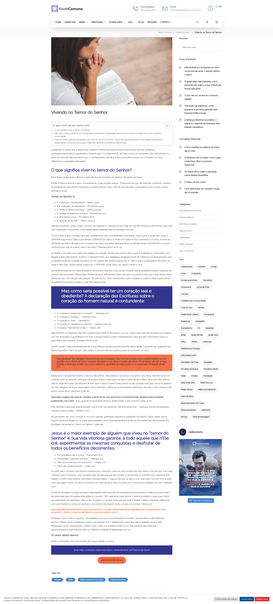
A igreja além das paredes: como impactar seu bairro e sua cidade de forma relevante (202, 85)
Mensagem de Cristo (189, 362)
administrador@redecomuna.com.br (185, 10)
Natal (183, 376)
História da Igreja (188, 224)
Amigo (214, 267)
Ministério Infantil (211, 369)
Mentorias (97, 22)
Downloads (115, 22)
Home (58, 22)
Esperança (185, 321)
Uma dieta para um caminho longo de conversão (202, 190)
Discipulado (209, 314)
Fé (199, 328)
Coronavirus (186, 287)
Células (201, 307)
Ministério (208, 362)
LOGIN (219, 6)
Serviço (184, 417)
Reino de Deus (187, 396)
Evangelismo (186, 328)
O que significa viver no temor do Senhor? (72, 130)
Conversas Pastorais (190, 211)
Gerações (209, 328)
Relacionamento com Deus (91, 580)
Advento (201, 267)
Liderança (184, 238)
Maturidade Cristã (188, 355)
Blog (141, 22)
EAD (130, 22)
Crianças (184, 294)
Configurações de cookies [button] (225, 599)
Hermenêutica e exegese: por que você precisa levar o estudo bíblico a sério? (202, 71)
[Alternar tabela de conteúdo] (166, 126)
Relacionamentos (118, 580)
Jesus (183, 342)
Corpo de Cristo (203, 287)
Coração (57, 580)
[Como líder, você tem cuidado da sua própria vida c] (200, 467)
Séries (82, 22)
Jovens (194, 342)
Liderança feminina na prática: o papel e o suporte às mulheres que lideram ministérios (202, 123)
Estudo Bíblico (186, 217)
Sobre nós (70, 22)
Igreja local (185, 231)
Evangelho (200, 321)
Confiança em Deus (189, 280)
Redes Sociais (187, 389)
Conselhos (207, 280)
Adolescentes (186, 267)
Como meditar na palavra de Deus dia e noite (201, 149)
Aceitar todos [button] (246, 599)
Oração (194, 376)
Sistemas (152, 22)
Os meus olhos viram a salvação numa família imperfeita (200, 173)
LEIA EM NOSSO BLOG (112, 560)
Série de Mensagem (201, 417)
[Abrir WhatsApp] (266, 596)
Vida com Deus (186, 251)
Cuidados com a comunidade (193, 301)
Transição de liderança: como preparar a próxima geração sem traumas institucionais (201, 109)
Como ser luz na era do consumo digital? (201, 97)
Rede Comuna (164, 32)
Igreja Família (197, 335)
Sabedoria (205, 410)
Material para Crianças (190, 348)
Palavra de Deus (188, 383)
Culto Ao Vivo (186, 307)
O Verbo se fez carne (195, 182)
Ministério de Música (189, 369)
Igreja (70, 580)
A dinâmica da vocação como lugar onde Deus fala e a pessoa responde (202, 161)
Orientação (207, 376)
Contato (165, 22)
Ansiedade (196, 273)
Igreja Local (213, 335)
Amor (183, 273)
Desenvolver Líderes (189, 314)
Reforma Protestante (207, 389)
